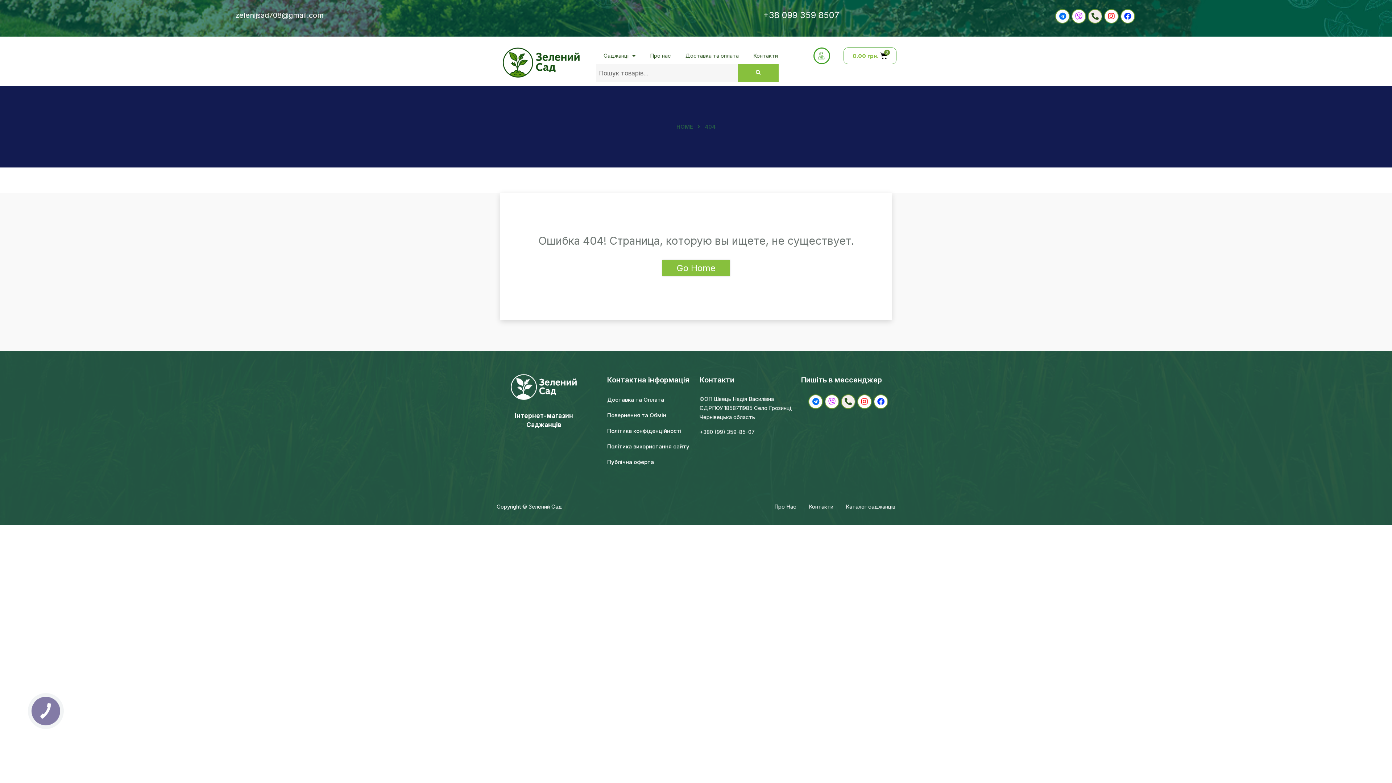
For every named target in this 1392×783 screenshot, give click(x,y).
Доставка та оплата (712, 55)
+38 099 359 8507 (801, 15)
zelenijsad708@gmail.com (280, 15)
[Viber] (1079, 16)
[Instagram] (1111, 16)
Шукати (758, 73)
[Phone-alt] (1095, 16)
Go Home (696, 268)
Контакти (765, 55)
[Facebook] (1127, 16)
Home (684, 126)
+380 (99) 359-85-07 (727, 431)
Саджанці (616, 55)
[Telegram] (1062, 16)
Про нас (660, 55)
